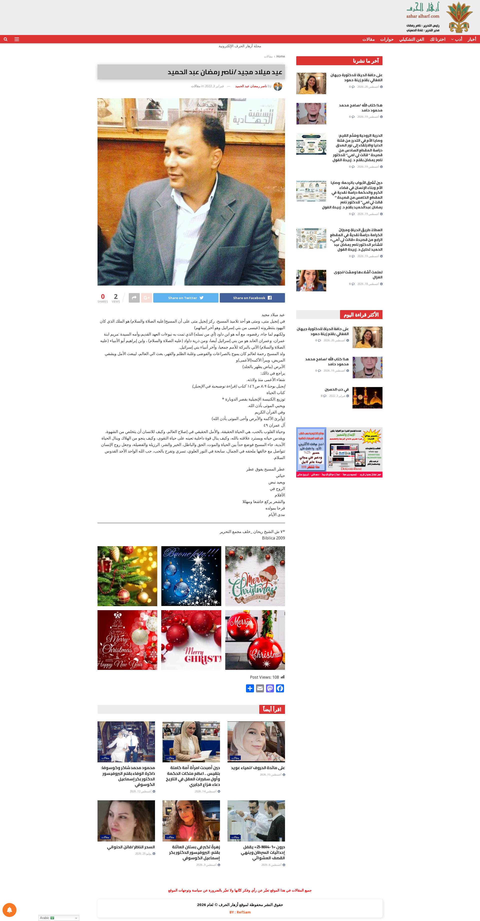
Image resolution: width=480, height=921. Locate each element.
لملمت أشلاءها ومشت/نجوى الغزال (358, 274)
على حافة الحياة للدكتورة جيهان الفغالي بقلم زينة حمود (356, 77)
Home (280, 56)
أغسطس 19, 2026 (368, 116)
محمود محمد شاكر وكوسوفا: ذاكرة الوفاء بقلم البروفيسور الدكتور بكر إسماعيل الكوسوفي (128, 776)
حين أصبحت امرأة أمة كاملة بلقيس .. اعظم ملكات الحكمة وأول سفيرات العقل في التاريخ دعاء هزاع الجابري (193, 776)
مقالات (368, 39)
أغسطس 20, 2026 (368, 86)
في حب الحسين (337, 389)
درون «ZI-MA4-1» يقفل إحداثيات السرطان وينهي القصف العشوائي (263, 852)
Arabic (45, 918)
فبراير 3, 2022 (214, 86)
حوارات (387, 39)
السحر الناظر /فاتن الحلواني (131, 847)
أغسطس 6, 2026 (271, 865)
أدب (458, 39)
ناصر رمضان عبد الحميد (251, 86)
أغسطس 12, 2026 (141, 791)
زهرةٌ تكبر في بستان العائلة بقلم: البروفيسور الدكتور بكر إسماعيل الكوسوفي (194, 852)
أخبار (472, 39)
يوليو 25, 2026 (143, 853)
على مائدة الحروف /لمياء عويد (258, 767)
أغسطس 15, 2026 (271, 774)
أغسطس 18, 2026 (368, 284)
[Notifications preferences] (9, 910)
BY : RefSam (240, 912)
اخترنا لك (438, 39)
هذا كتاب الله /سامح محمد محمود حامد (360, 107)
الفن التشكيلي (411, 39)
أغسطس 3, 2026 (206, 865)
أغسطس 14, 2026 (206, 791)
